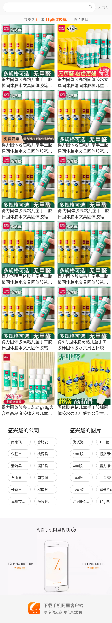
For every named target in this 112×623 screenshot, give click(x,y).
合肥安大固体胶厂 (51, 441)
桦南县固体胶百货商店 (55, 489)
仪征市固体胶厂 (23, 453)
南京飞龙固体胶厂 (25, 441)
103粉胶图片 (83, 477)
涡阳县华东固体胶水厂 (55, 465)
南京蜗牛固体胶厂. (52, 477)
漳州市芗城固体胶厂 (27, 501)
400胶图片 (81, 465)
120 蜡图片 (82, 489)
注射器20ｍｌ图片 (87, 501)
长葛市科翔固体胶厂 (27, 489)
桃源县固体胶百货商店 (55, 453)
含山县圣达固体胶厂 (27, 477)
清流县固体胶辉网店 (27, 465)
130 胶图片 (82, 453)
